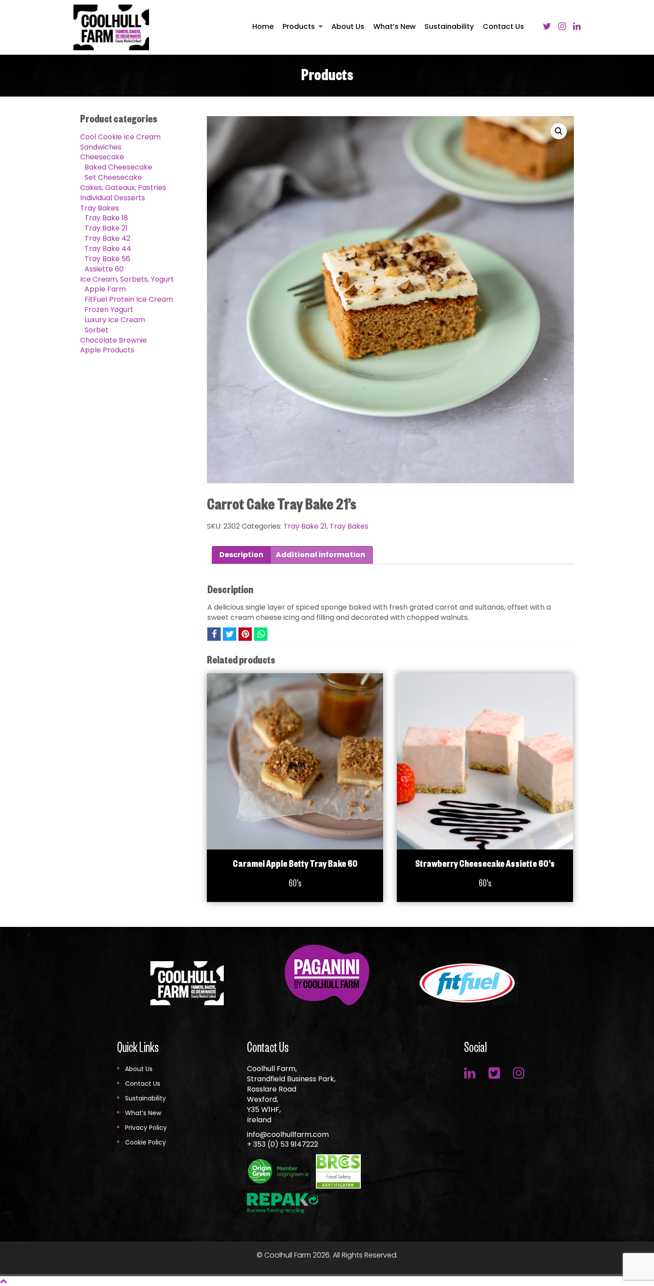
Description (241, 555)
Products (299, 26)
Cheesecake (102, 157)
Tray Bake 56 (107, 259)
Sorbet (97, 330)
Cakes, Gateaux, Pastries (123, 187)
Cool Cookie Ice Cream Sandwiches (120, 142)
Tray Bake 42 (107, 238)
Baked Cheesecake (118, 167)
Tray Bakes (99, 208)
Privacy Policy (146, 1127)
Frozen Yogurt (109, 309)
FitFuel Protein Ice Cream (129, 299)
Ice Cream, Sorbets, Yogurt (127, 279)
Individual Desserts (112, 198)
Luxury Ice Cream (115, 320)
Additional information (320, 555)
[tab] (241, 555)
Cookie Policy (145, 1142)
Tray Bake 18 (106, 218)
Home (263, 27)
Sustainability (449, 27)
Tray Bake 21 (106, 228)
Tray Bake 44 (108, 248)
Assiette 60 (104, 269)
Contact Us (503, 27)
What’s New (394, 27)
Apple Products (107, 350)
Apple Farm (105, 289)
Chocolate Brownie (113, 340)
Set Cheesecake (113, 177)
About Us (347, 27)
